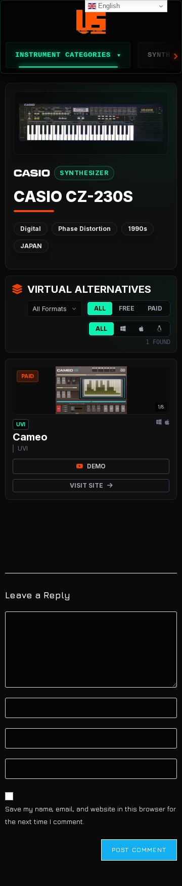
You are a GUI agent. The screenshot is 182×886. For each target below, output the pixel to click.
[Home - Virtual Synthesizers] (91, 22)
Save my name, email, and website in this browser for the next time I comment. (90, 815)
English (108, 6)
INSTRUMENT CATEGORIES (68, 55)
